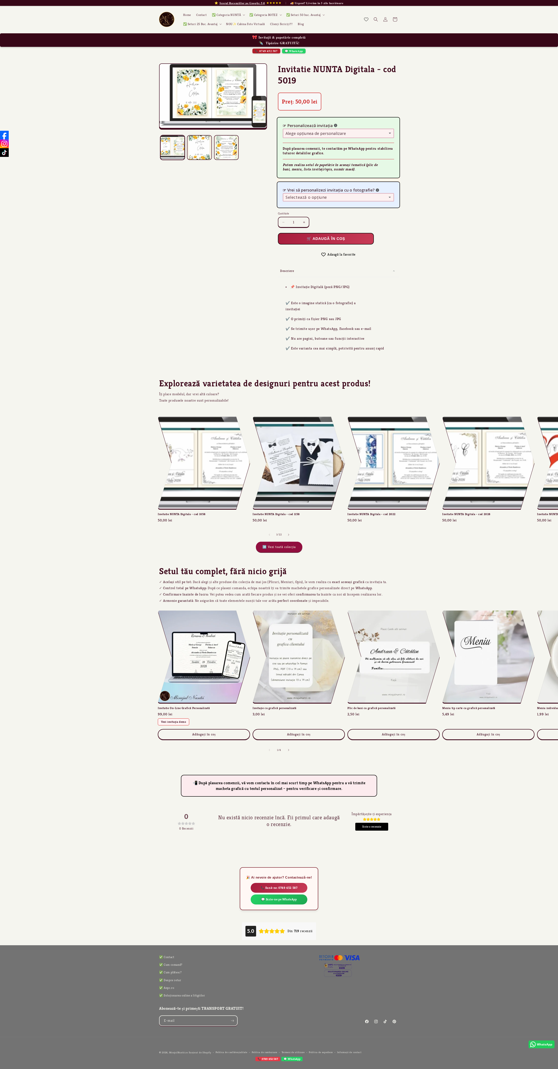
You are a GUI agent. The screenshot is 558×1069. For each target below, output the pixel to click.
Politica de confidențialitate (231, 1052)
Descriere (287, 271)
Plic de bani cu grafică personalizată (371, 708)
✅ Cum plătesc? (170, 972)
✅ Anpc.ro (166, 988)
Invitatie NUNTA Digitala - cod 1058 (182, 514)
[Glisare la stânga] (269, 535)
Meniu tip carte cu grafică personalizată (468, 708)
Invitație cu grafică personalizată (274, 708)
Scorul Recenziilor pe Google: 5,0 (242, 3)
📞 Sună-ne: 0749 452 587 (279, 888)
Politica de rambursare (264, 1052)
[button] (228, 14)
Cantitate (283, 213)
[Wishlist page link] (366, 19)
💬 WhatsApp (294, 51)
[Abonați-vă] (232, 1020)
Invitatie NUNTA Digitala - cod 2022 (371, 514)
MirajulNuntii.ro (178, 1052)
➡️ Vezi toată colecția (279, 547)
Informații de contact (349, 1052)
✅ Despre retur (170, 980)
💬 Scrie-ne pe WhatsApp (279, 899)
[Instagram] (4, 143)
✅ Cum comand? (170, 965)
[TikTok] (4, 152)
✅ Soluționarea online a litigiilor (182, 995)
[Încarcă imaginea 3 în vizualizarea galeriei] (226, 147)
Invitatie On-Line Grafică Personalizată (184, 708)
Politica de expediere (321, 1052)
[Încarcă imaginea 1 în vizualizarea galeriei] (172, 147)
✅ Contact (166, 957)
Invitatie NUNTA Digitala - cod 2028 (466, 514)
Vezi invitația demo (173, 722)
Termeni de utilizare (293, 1052)
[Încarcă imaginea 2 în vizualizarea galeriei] (199, 147)
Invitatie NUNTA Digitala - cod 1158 (276, 514)
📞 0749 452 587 (266, 51)
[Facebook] (4, 135)
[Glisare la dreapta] (288, 535)
